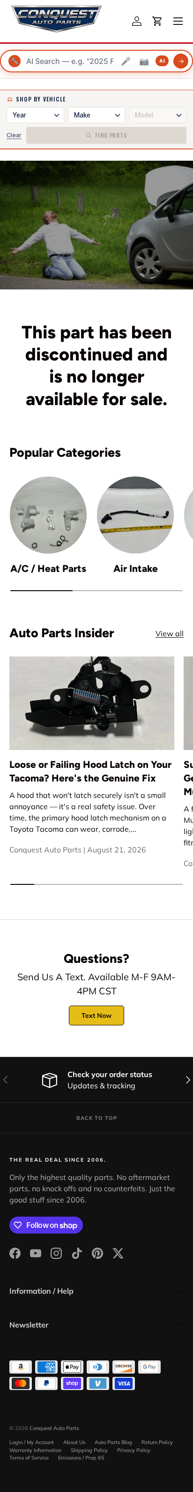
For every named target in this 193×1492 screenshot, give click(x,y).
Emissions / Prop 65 (81, 1457)
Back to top (96, 1118)
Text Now (96, 1015)
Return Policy (157, 1442)
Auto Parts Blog (113, 1442)
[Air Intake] (135, 515)
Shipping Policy (89, 1450)
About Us (74, 1442)
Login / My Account (31, 1442)
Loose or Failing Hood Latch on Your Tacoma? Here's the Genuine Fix (90, 771)
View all (170, 633)
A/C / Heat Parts (48, 568)
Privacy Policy (133, 1450)
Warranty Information (35, 1450)
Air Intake (135, 568)
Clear (14, 135)
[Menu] (178, 21)
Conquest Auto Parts (54, 1428)
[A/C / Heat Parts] (48, 515)
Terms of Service (29, 1457)
